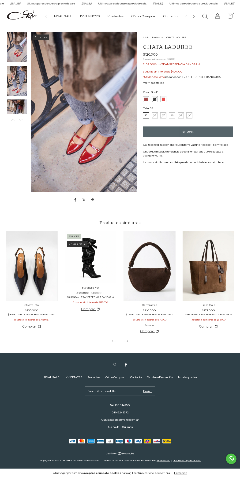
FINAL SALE (63, 16)
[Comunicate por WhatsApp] (231, 459)
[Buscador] (205, 17)
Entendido (180, 473)
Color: (150, 92)
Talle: (148, 108)
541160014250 (120, 405)
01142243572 (120, 412)
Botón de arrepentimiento (187, 460)
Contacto (170, 16)
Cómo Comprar (143, 16)
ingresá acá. (163, 460)
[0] (228, 17)
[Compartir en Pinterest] (92, 200)
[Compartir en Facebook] (76, 200)
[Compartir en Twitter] (84, 200)
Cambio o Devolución (160, 377)
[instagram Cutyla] (114, 364)
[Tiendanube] (120, 454)
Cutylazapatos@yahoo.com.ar (120, 419)
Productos (116, 16)
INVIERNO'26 (90, 16)
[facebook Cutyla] (126, 364)
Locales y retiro (187, 377)
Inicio (146, 37)
